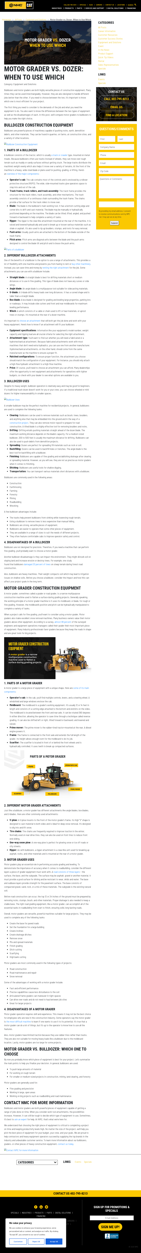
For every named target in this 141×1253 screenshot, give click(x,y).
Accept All (54, 1241)
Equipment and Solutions (36, 19)
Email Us (116, 107)
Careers (99, 5)
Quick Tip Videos (105, 57)
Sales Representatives (108, 64)
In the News (103, 49)
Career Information (107, 31)
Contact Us (109, 5)
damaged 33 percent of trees (37, 564)
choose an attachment (30, 320)
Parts (80, 8)
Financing (131, 8)
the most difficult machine (18, 1021)
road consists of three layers (67, 871)
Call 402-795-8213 (70, 5)
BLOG (91, 5)
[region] (36, 1232)
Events (101, 79)
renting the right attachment (56, 267)
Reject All (36, 1241)
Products (69, 8)
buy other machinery (81, 263)
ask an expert (20, 1119)
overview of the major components (23, 173)
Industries (57, 8)
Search (130, 5)
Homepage (6, 19)
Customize (18, 1241)
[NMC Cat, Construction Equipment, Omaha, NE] (112, 1236)
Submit (114, 222)
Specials (83, 5)
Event (101, 45)
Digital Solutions (115, 8)
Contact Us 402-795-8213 (70, 1193)
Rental (101, 60)
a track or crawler (59, 154)
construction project (19, 422)
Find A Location (116, 115)
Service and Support (95, 8)
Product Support (105, 53)
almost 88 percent (63, 621)
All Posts (18, 19)
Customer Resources (107, 34)
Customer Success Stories (110, 38)
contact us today (65, 1143)
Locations (121, 5)
